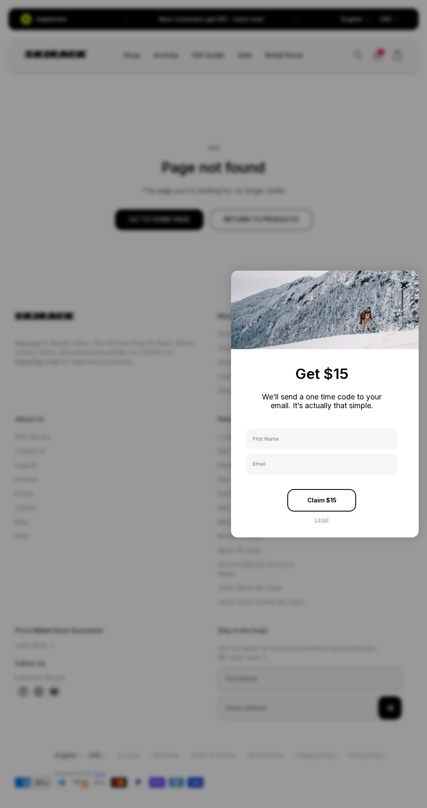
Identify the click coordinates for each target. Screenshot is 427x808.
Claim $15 (322, 500)
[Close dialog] (404, 285)
